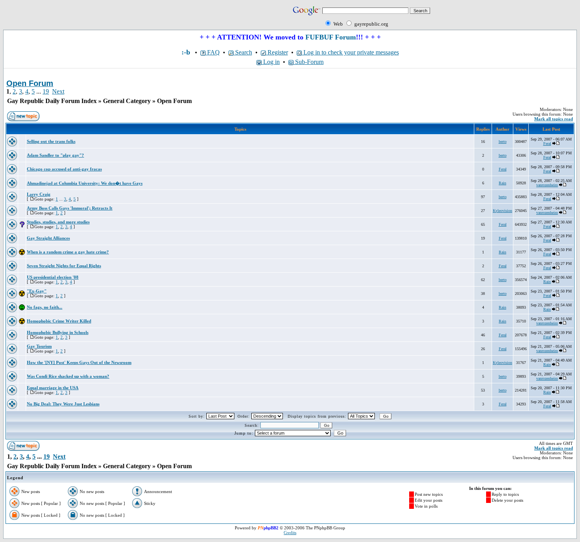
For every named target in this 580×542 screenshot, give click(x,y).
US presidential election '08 (53, 277)
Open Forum (174, 101)
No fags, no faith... (44, 307)
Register (277, 52)
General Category (127, 101)
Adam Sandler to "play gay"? (55, 155)
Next (58, 91)
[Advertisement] (95, 16)
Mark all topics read (553, 118)
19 (46, 91)
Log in (271, 61)
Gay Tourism (39, 346)
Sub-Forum (309, 61)
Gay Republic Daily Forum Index (52, 101)
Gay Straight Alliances (48, 238)
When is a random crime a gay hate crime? (68, 251)
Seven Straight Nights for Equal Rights (64, 265)
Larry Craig (39, 194)
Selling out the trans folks (51, 141)
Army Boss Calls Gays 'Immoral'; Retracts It (69, 208)
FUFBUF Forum (330, 37)
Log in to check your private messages (350, 52)
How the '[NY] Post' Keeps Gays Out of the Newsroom (79, 362)
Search (243, 52)
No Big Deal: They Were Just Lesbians (63, 403)
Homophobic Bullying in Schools (57, 332)
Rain (502, 183)
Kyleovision (502, 210)
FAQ (213, 52)
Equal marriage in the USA (53, 387)
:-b (185, 52)
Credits (290, 532)
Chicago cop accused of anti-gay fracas (64, 169)
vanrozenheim (547, 185)
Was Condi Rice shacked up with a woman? (68, 376)
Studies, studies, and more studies (58, 221)
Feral (547, 143)
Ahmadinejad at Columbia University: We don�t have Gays (84, 183)
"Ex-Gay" (37, 291)
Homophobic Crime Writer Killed (59, 321)
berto (503, 141)
